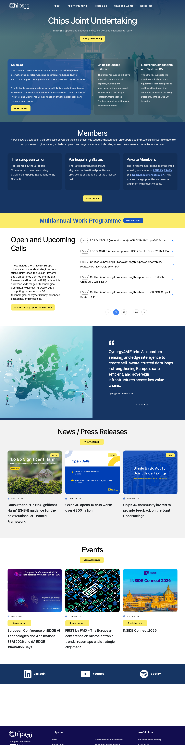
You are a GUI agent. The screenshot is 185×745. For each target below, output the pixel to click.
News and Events (123, 5)
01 (116, 312)
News (55, 739)
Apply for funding (77, 5)
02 (124, 312)
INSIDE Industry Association (148, 175)
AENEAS (158, 170)
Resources (146, 5)
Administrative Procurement (109, 739)
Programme (100, 5)
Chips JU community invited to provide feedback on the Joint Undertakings (147, 510)
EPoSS (168, 170)
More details (21, 108)
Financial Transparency (149, 739)
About (57, 5)
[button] (136, 404)
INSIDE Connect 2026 (140, 630)
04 (136, 312)
